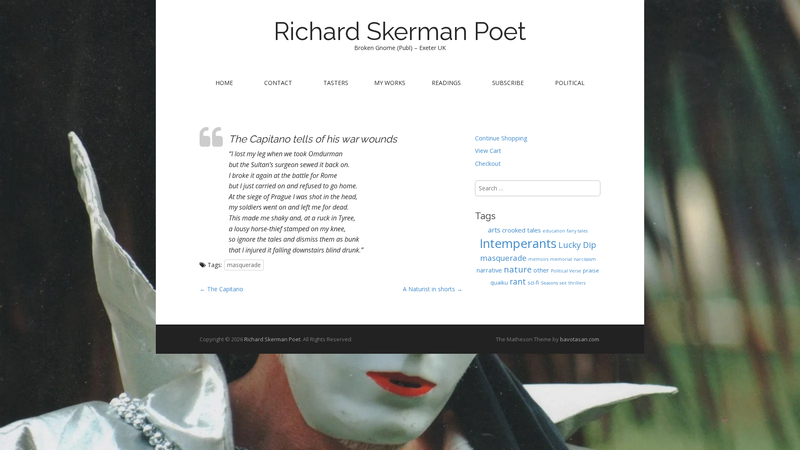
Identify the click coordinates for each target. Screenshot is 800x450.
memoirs (538, 259)
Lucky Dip (577, 244)
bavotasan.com (579, 339)
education (553, 231)
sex (563, 283)
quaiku (499, 282)
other (541, 270)
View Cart (488, 151)
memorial (561, 259)
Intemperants (518, 243)
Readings (446, 83)
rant (518, 281)
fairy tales (577, 231)
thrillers (576, 283)
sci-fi (533, 282)
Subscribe (508, 83)
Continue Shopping (501, 138)
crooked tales (521, 230)
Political (570, 83)
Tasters (335, 83)
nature (518, 269)
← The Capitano (221, 289)
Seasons (549, 283)
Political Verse (566, 271)
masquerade (244, 265)
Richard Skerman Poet (400, 31)
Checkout (488, 164)
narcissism (585, 259)
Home (224, 83)
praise (591, 270)
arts (494, 230)
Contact (278, 83)
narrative (489, 270)
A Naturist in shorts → (432, 289)
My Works (389, 83)
